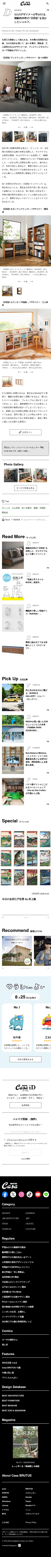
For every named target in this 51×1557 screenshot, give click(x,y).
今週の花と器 (8, 1372)
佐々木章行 (27, 507)
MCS (4, 1513)
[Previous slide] (3, 968)
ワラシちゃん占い (10, 1377)
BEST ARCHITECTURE (13, 1395)
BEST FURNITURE (11, 1400)
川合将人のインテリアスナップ (16, 1281)
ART (28, 1218)
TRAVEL (30, 1223)
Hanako (29, 1497)
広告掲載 (5, 1522)
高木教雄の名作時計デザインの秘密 (18, 1306)
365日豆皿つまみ (9, 1362)
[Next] (31, 127)
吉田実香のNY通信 (10, 1276)
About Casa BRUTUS (17, 1475)
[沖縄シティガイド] (17, 951)
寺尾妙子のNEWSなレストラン (16, 1267)
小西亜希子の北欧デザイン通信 (16, 1296)
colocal (5, 1505)
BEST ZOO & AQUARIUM (13, 1410)
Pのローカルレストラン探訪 (14, 1301)
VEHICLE (6, 1229)
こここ (28, 1509)
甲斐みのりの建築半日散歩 (14, 1247)
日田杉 (43, 507)
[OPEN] (4, 3)
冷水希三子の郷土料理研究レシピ (17, 1321)
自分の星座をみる (25, 1059)
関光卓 (5, 512)
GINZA (4, 1497)
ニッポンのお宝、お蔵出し (14, 1311)
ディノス (6, 507)
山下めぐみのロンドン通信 (14, 1286)
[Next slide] (48, 968)
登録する (25, 1152)
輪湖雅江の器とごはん (12, 1252)
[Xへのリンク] (13, 1194)
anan (4, 1488)
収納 (36, 507)
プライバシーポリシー (17, 1139)
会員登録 (25, 1105)
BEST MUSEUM (9, 1405)
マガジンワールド (32, 1513)
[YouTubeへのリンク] (38, 1194)
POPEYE (5, 1493)
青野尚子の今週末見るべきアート (17, 1257)
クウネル (5, 1509)
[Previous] (19, 127)
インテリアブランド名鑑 (13, 1316)
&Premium (6, 1501)
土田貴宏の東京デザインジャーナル (18, 1262)
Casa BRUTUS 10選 (11, 1367)
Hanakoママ (30, 1505)
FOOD (5, 1223)
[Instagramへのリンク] (21, 1194)
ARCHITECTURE (10, 1218)
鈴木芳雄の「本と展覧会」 (14, 1271)
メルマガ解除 (25, 1158)
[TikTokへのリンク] (30, 1194)
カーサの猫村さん (10, 1339)
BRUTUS (29, 1488)
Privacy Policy (31, 1522)
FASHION (30, 1213)
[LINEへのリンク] (46, 1194)
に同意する (22, 1139)
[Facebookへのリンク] (5, 1194)
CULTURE (31, 1229)
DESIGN (6, 1213)
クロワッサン (31, 1493)
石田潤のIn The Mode (11, 1291)
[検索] (47, 3)
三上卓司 (16, 507)
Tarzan (28, 1501)
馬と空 (5, 1344)
